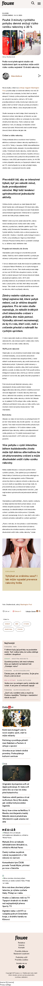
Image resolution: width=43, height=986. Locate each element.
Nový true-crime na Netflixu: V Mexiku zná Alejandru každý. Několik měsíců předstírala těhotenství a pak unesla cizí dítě (16, 816)
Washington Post (26, 604)
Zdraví (7, 659)
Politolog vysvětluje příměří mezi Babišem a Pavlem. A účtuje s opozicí (15, 743)
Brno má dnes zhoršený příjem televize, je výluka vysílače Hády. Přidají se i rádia (16, 890)
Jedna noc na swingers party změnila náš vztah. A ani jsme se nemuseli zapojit (21, 684)
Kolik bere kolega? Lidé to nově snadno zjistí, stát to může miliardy (14, 733)
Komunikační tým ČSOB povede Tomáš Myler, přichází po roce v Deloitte (16, 865)
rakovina (8, 629)
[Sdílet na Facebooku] (37, 612)
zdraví (7, 624)
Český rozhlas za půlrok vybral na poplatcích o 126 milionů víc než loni (14, 855)
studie (26, 624)
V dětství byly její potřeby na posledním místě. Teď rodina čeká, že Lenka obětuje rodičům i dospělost (21, 651)
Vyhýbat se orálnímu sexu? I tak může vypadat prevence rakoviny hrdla (21, 579)
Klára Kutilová (24, 680)
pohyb (20, 629)
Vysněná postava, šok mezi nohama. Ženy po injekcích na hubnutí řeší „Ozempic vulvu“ (19, 663)
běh (17, 624)
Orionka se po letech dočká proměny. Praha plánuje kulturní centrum (15, 753)
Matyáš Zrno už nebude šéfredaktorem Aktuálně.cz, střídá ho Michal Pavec (15, 844)
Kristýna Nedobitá (20, 659)
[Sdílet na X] (40, 611)
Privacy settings (5, 985)
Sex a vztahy (10, 680)
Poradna (8, 647)
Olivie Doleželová (22, 671)
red (15, 647)
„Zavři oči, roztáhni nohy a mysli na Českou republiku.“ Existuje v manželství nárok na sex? (21, 695)
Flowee (9, 3)
